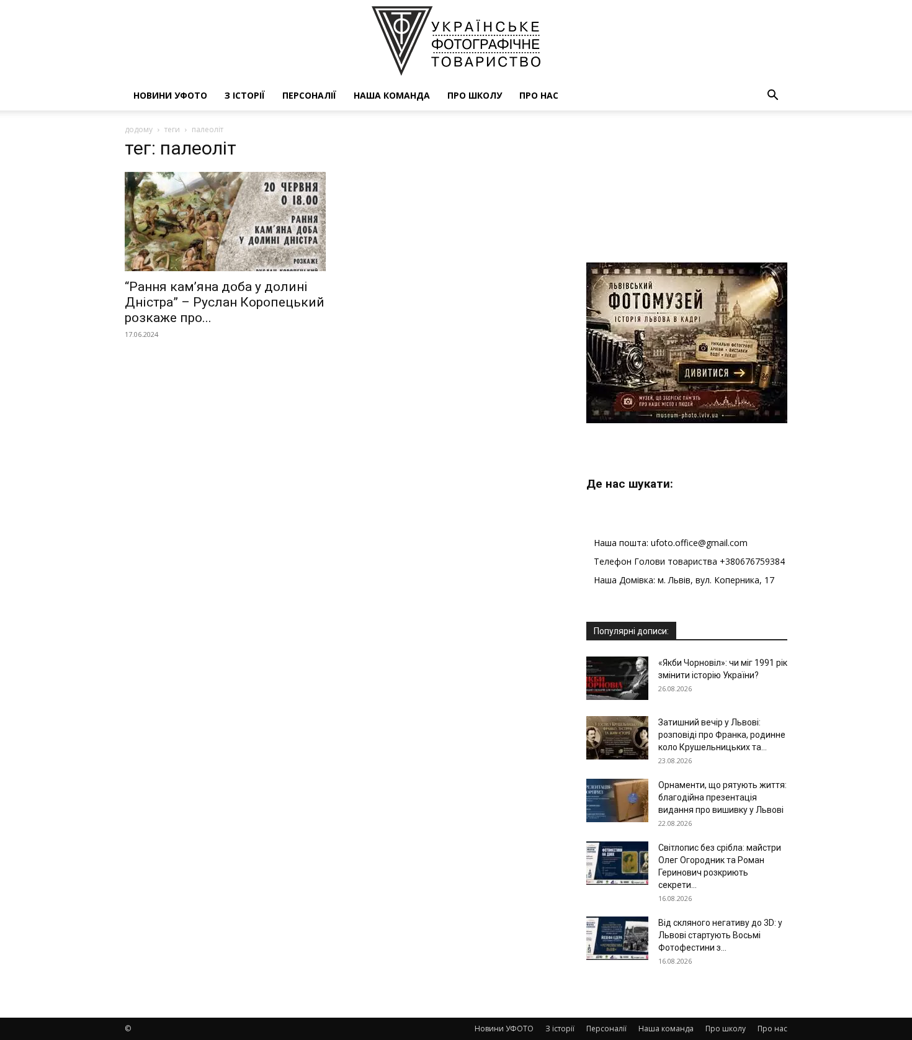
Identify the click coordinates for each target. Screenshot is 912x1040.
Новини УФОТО (170, 95)
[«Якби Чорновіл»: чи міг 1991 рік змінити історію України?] (617, 678)
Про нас (538, 95)
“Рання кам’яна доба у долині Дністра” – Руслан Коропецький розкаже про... (224, 302)
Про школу (474, 95)
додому (139, 129)
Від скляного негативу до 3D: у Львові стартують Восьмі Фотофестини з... (720, 935)
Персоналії (309, 95)
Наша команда (392, 95)
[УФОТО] (456, 41)
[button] (772, 96)
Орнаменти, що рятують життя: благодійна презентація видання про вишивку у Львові (722, 797)
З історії (245, 95)
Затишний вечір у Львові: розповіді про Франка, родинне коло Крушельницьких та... (721, 734)
